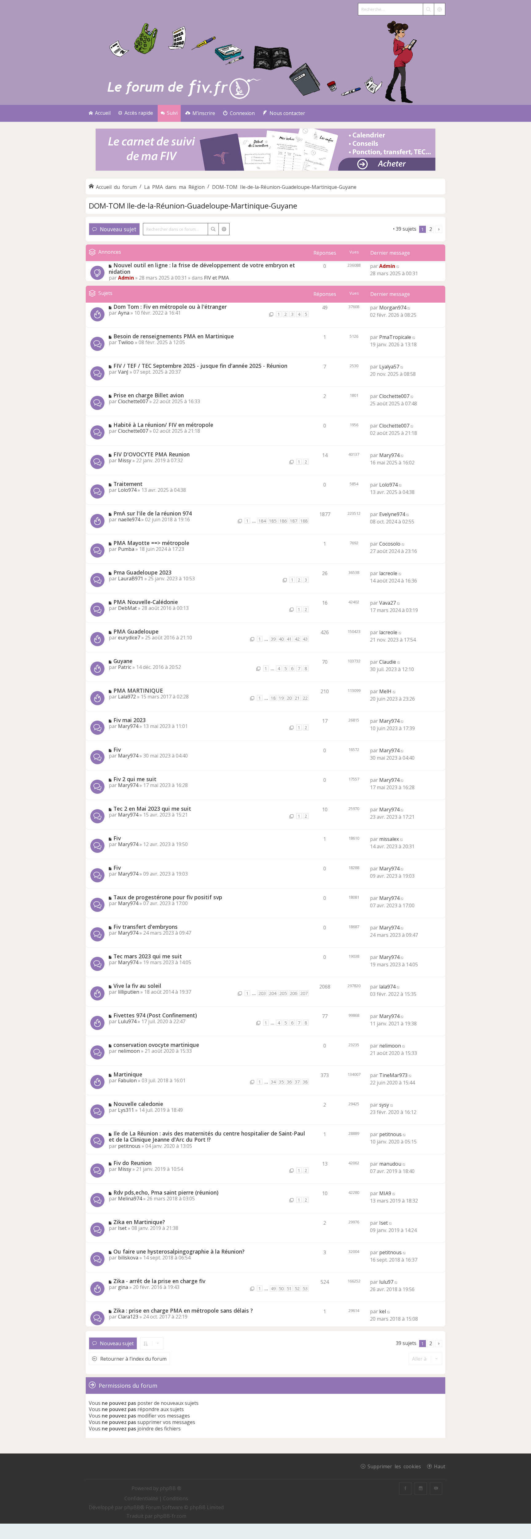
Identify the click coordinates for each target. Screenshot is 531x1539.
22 (305, 698)
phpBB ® (170, 1488)
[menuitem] (200, 113)
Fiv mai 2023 (129, 720)
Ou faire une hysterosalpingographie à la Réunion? (179, 1251)
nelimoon (129, 1051)
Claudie (387, 661)
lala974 (387, 986)
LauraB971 (130, 578)
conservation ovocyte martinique (156, 1044)
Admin (126, 277)
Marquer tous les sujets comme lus (351, 228)
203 (262, 993)
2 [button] (430, 229)
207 (304, 993)
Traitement (128, 483)
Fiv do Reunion (132, 1163)
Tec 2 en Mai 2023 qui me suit (152, 808)
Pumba (126, 549)
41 (289, 639)
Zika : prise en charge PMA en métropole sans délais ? (183, 1310)
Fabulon (127, 1080)
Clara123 (128, 1316)
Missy (124, 460)
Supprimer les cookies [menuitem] (394, 1466)
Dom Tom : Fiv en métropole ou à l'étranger (170, 306)
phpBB (132, 1507)
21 (297, 698)
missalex (389, 839)
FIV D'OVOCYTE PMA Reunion (151, 454)
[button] (438, 229)
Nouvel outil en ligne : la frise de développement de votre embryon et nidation (202, 268)
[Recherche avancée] (439, 9)
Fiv (117, 749)
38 (305, 1082)
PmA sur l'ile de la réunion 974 (152, 513)
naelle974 (129, 519)
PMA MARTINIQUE (138, 690)
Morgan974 (392, 307)
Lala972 (127, 696)
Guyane (122, 661)
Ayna (123, 312)
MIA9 (385, 1193)
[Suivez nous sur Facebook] (405, 1488)
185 (272, 521)
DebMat (127, 608)
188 (304, 521)
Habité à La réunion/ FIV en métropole (163, 424)
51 (289, 1288)
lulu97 (386, 1282)
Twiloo (126, 342)
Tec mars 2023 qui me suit (147, 956)
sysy (384, 1104)
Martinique (127, 1074)
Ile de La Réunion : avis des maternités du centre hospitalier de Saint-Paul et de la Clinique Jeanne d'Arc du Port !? (207, 1136)
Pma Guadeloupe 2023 (142, 572)
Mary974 (389, 455)
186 (283, 521)
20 (289, 698)
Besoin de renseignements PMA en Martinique (173, 336)
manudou (390, 1163)
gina (123, 1287)
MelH (385, 691)
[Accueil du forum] (265, 60)
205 (283, 993)
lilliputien (128, 991)
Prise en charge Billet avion (148, 395)
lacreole (388, 573)
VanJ (123, 371)
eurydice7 (129, 637)
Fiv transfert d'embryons (145, 926)
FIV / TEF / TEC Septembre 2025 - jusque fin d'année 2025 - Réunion (200, 365)
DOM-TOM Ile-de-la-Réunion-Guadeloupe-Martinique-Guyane (193, 206)
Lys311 (126, 1110)
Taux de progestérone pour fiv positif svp (167, 897)
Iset (122, 1228)
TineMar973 (393, 1075)
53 (305, 1288)
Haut (439, 1466)
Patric (124, 667)
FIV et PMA (216, 277)
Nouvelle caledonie (138, 1104)
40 (281, 639)
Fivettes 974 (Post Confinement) (155, 1015)
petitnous (129, 1146)
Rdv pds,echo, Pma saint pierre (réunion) (165, 1192)
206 (293, 993)
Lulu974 (127, 1021)
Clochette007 (133, 401)
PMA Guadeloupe (136, 631)
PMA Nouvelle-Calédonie (145, 602)
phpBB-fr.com (170, 1516)
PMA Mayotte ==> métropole (151, 543)
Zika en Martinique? (139, 1222)
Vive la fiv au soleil (137, 985)
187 (293, 521)
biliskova (128, 1257)
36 (289, 1082)
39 (273, 639)
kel (382, 1311)
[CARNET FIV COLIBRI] (265, 150)
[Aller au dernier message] (398, 266)
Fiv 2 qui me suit (134, 779)
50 (281, 1288)
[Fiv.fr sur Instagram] (421, 1488)
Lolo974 (127, 490)
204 (272, 993)
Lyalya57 (389, 366)
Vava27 (387, 602)
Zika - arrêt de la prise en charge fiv (159, 1281)
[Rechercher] (428, 9)
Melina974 (130, 1198)
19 (281, 698)
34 (273, 1082)
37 (297, 1082)
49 (273, 1288)
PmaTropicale (395, 337)
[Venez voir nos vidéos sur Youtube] (436, 1488)
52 (297, 1288)
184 (262, 521)
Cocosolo (389, 543)
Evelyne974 (392, 514)
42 (297, 639)
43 (305, 639)
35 (281, 1082)
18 (273, 698)
